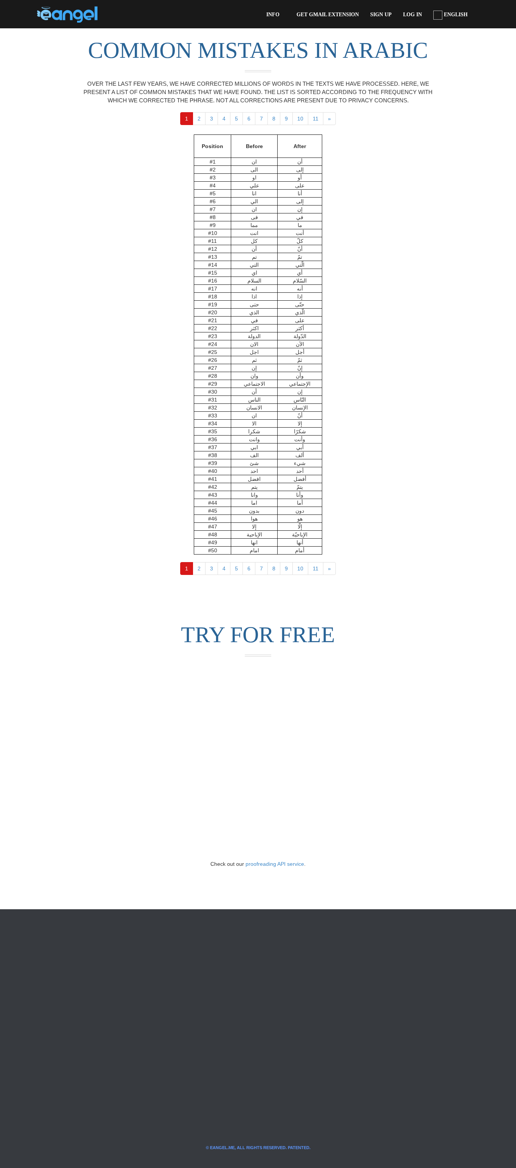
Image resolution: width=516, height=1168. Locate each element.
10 (300, 119)
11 (315, 119)
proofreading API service (275, 864)
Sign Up (381, 14)
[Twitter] (115, 14)
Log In (412, 14)
